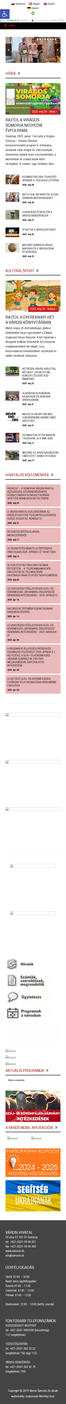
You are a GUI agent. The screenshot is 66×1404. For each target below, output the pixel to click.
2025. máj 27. (28, 220)
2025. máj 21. (28, 404)
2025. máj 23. (28, 256)
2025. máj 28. (28, 185)
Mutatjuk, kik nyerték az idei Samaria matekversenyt (40, 196)
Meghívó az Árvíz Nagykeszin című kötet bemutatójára (40, 454)
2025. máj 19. (28, 443)
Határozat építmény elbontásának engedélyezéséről (30, 610)
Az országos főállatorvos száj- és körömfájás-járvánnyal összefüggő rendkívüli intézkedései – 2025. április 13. (32, 592)
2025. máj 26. (28, 234)
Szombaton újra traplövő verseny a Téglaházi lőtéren (40, 178)
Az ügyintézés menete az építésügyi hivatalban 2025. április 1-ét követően (31, 550)
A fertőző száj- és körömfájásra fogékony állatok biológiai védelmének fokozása (31, 682)
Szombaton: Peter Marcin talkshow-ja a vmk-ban (38, 436)
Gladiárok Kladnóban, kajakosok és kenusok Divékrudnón (36, 396)
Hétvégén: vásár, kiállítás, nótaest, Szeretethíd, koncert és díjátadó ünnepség (39, 374)
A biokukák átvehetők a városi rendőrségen (37, 213)
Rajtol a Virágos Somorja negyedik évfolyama (24, 125)
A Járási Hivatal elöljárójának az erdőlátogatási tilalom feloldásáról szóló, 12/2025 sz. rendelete (31, 515)
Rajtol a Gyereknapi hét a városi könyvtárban (30, 319)
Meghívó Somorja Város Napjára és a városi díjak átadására (38, 248)
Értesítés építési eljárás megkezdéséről (23, 533)
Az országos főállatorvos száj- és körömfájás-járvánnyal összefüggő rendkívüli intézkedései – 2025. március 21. (32, 630)
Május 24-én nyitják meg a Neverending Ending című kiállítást (39, 417)
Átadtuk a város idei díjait (39, 230)
